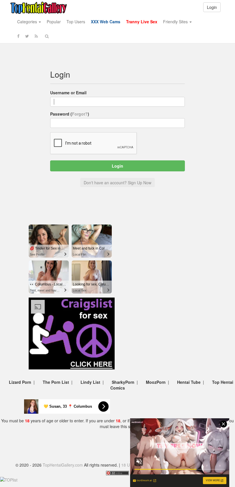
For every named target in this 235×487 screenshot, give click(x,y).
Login (212, 7)
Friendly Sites (176, 21)
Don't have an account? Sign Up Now (117, 182)
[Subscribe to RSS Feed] (36, 36)
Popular (54, 21)
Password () (69, 114)
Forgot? (80, 114)
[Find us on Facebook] (18, 36)
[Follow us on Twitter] (27, 36)
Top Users (75, 21)
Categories (27, 21)
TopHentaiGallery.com (63, 465)
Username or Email (68, 92)
